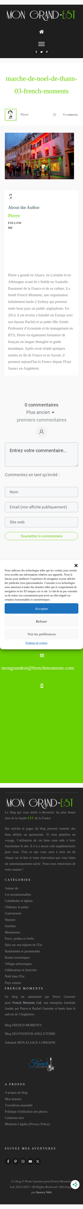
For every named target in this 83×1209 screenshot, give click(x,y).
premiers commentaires (41, 420)
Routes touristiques (17, 957)
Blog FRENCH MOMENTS (23, 1025)
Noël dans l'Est (14, 976)
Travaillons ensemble (19, 1105)
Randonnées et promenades (22, 951)
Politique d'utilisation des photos (26, 1111)
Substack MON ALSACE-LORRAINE (30, 1042)
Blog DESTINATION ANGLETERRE (30, 1034)
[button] (76, 565)
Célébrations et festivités (21, 970)
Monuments (12, 932)
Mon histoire (13, 1099)
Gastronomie (13, 913)
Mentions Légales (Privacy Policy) (27, 1124)
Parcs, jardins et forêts (19, 938)
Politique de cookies (36, 643)
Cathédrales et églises (19, 901)
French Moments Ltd (26, 1002)
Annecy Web (44, 1192)
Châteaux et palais (16, 907)
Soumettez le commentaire (41, 536)
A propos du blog (16, 1092)
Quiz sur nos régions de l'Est (23, 945)
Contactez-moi (14, 1118)
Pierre (14, 215)
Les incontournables (18, 894)
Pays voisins (13, 983)
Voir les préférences (41, 634)
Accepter (41, 608)
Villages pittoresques (18, 964)
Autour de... (13, 888)
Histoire (10, 920)
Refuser (41, 621)
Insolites (10, 926)
